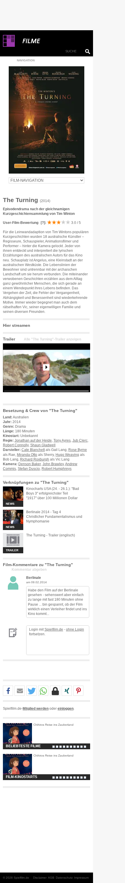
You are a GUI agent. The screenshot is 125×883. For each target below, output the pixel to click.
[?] (42, 222)
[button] (8, 691)
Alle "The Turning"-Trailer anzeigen (52, 339)
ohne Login (75, 629)
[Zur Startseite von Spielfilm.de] (9, 45)
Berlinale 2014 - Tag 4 (43, 512)
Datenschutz (64, 877)
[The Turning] (46, 397)
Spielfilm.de (53, 629)
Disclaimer (40, 877)
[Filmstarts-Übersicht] (52, 41)
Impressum (81, 877)
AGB (51, 877)
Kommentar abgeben (29, 570)
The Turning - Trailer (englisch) (50, 535)
